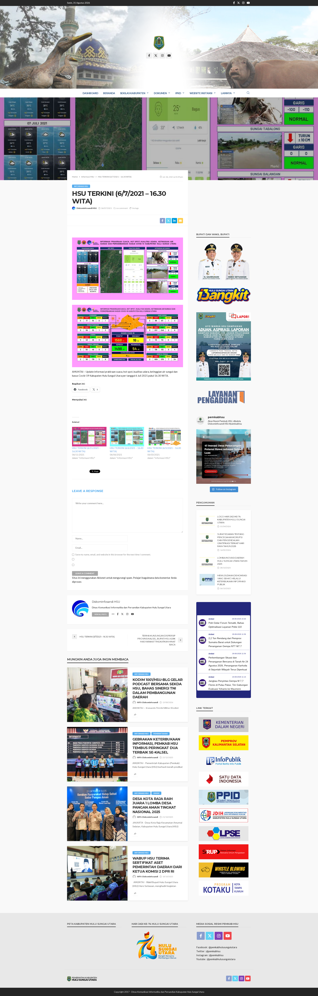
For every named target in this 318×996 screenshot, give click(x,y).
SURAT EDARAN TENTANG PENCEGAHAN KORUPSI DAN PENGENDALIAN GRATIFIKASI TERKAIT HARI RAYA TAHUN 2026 (230, 540)
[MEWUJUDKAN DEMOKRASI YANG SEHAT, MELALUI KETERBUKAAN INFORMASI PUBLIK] (207, 579)
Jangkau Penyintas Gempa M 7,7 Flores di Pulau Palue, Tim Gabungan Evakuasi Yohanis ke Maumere (228, 685)
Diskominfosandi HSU (87, 208)
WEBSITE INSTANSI (201, 93)
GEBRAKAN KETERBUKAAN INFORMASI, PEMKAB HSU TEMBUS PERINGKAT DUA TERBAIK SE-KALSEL (156, 745)
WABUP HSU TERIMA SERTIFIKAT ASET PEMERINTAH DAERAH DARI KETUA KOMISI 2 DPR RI (157, 864)
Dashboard (90, 93)
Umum (156, 793)
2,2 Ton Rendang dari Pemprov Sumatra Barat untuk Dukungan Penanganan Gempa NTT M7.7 (225, 642)
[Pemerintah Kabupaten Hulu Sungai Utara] (159, 43)
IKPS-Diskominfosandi (147, 702)
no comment (122, 208)
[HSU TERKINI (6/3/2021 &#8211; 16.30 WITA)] (164, 437)
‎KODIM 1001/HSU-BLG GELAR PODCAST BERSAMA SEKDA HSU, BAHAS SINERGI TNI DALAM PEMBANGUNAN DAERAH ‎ (157, 688)
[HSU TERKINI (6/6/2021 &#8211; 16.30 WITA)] (127, 437)
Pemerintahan (160, 734)
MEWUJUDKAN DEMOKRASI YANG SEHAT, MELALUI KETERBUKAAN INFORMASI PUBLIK (232, 580)
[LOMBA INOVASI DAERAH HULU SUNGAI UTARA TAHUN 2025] (207, 562)
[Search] (248, 93)
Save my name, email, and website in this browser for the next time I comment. (113, 555)
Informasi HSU (81, 186)
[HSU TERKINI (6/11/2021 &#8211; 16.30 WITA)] (89, 437)
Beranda (109, 93)
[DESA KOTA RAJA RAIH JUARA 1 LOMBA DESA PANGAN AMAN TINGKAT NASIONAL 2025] (97, 813)
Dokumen (160, 93)
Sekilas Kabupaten (132, 93)
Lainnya (226, 93)
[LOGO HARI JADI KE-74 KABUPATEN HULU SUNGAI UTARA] (207, 521)
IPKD (178, 93)
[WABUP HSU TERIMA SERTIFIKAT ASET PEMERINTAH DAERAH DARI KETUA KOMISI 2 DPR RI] (97, 873)
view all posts (100, 614)
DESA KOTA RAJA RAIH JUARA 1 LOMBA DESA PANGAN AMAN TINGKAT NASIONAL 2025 (154, 805)
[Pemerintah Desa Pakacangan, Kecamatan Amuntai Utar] (223, 456)
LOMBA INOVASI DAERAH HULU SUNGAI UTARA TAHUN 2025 (232, 560)
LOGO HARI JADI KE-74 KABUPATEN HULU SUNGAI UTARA (231, 519)
